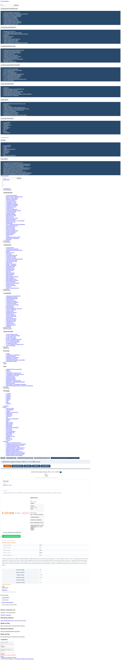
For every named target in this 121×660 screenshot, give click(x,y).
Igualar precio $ (25, 513)
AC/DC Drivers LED (9, 71)
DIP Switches (9, 262)
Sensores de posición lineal (12, 230)
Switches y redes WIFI (11, 316)
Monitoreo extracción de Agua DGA (14, 171)
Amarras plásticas (9, 31)
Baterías (6, 35)
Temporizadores (9, 234)
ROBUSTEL (9, 435)
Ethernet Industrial (9, 61)
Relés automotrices (10, 274)
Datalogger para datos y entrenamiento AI (17, 168)
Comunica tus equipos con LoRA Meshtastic (17, 164)
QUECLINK (9, 430)
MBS (7, 421)
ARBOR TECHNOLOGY (9, 149)
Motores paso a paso (10, 221)
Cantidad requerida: (34, 517)
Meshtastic (8, 326)
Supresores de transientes (11, 92)
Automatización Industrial (12, 52)
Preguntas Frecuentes (21, 620)
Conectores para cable (10, 41)
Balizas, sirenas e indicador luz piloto (15, 13)
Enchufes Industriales (10, 90)
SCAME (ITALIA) (10, 436)
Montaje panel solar (10, 383)
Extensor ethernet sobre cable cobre (14, 308)
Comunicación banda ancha (12, 56)
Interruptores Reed (10, 269)
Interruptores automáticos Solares (15, 115)
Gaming (5, 126)
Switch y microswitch (11, 285)
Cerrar (32, 529)
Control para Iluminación (11, 209)
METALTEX (9, 425)
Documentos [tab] (45, 466)
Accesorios (7, 122)
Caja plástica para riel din (11, 39)
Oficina (5, 128)
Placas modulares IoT (11, 314)
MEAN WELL (9, 422)
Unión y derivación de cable (12, 288)
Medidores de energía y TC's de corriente (15, 220)
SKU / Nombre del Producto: (36, 514)
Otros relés (8, 271)
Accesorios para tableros (11, 12)
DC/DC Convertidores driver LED (13, 74)
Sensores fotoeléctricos (11, 232)
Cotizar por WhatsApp (11, 536)
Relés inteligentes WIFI (11, 279)
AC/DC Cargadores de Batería (12, 70)
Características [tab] (17, 466)
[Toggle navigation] (9, 1)
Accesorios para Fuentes (11, 78)
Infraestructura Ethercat (11, 312)
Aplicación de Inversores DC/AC (13, 162)
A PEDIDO (6, 406)
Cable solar (7, 106)
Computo (6, 123)
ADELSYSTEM (7, 145)
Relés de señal (9, 275)
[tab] (7, 466)
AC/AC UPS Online (8, 80)
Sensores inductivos (10, 233)
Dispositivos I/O (8, 60)
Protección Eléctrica (10, 227)
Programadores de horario (12, 225)
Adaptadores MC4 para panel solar (14, 103)
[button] (6, 188)
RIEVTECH (9, 433)
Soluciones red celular (11, 320)
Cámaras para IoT (8, 54)
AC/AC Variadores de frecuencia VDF (14, 79)
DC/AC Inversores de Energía (12, 75)
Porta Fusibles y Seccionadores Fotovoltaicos (16, 384)
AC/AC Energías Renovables (12, 76)
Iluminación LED (10, 267)
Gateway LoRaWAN (11, 309)
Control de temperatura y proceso (13, 210)
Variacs (7, 235)
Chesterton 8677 (5, 597)
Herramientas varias (10, 266)
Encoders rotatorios (10, 213)
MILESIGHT (9, 426)
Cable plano (7, 37)
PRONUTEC (9, 428)
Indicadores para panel (11, 215)
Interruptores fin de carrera (12, 218)
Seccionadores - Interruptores (12, 238)
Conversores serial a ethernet (13, 59)
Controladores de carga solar (13, 110)
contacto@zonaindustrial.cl (7, 602)
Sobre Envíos (13, 620)
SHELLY (8, 437)
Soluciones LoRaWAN (11, 318)
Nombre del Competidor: (36, 519)
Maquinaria (8, 239)
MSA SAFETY (9, 423)
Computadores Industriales (12, 21)
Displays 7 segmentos (11, 264)
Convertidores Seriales (11, 211)
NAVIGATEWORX (10, 431)
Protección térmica (10, 272)
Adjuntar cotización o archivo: (37, 525)
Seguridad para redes (10, 321)
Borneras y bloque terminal (12, 15)
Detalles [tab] (27, 466)
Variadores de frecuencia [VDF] (13, 237)
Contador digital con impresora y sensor (16, 165)
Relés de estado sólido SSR (12, 276)
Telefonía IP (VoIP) (10, 323)
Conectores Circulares (10, 40)
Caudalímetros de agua (11, 20)
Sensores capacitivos (10, 229)
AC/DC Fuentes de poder (10, 69)
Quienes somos (13, 631)
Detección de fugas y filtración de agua (16, 169)
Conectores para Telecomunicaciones (15, 42)
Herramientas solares (10, 113)
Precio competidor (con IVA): (37, 522)
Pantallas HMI (9, 223)
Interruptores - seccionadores (13, 91)
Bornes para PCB (8, 36)
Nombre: (32, 503)
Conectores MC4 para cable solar (14, 107)
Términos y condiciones (6, 615)
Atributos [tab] (36, 466)
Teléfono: (32, 506)
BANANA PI (6, 151)
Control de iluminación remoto (13, 166)
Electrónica (7, 125)
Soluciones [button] (5, 441)
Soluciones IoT (9, 317)
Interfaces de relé (10, 216)
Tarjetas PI (8, 286)
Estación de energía (9, 111)
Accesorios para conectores (12, 32)
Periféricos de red (10, 313)
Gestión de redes (10, 311)
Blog (18, 631)
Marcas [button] (5, 407)
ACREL (5, 148)
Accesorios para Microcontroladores (15, 34)
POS (4, 130)
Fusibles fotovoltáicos (10, 112)
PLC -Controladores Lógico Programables (15, 224)
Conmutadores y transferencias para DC (16, 108)
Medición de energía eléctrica (13, 170)
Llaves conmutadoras (11, 219)
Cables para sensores (10, 17)
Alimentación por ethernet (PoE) (13, 50)
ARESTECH (6, 150)
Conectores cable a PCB (11, 260)
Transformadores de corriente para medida (17, 94)
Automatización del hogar (12, 51)
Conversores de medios (10, 57)
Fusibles (6, 87)
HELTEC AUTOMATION (9, 155)
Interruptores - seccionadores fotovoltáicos (15, 381)
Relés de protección (10, 228)
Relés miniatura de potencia (12, 280)
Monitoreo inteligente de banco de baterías (17, 173)
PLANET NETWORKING (12, 427)
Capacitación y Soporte (10, 19)
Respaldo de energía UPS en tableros (14, 455)
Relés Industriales (10, 277)
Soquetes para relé (10, 284)
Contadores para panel (10, 24)
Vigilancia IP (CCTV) (11, 325)
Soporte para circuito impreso (12, 283)
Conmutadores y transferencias (13, 89)
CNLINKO (6, 153)
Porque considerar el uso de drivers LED (16, 174)
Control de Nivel (10, 208)
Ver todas (5, 144)
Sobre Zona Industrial (5, 620)
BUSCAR (16, 5)
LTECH (8, 420)
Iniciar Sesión (6, 179)
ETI (4, 154)
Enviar (32, 528)
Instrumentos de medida (11, 95)
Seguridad (6, 132)
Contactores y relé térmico (12, 22)
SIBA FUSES (9, 439)
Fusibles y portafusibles (11, 265)
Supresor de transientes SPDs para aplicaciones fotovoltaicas (19, 385)
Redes (5, 131)
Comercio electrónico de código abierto (24, 658)
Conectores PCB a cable (11, 261)
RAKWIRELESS (10, 432)
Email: (31, 508)
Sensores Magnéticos (10, 281)
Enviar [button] (2, 656)
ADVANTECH (6, 146)
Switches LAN (9, 322)
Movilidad (6, 127)
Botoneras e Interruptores (12, 16)
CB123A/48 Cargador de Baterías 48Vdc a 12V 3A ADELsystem (21, 462)
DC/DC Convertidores (10, 72)
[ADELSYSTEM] (7, 487)
